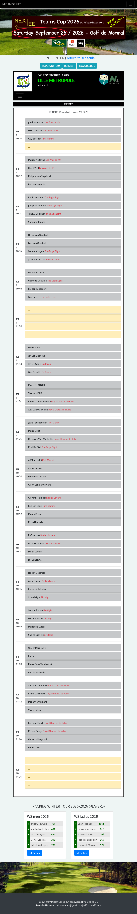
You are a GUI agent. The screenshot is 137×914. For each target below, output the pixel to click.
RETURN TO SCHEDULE (81, 58)
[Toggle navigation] (130, 4)
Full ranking (34, 853)
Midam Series (11, 4)
